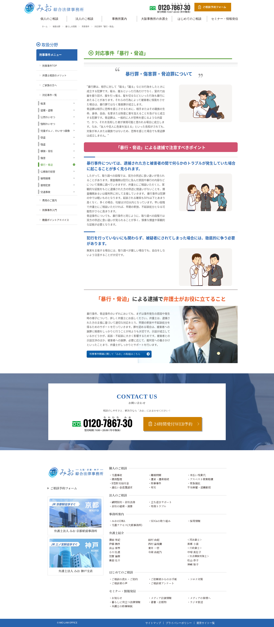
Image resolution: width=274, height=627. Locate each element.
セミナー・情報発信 (224, 18)
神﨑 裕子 (193, 564)
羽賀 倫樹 (114, 556)
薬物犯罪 (45, 185)
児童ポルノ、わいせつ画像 (55, 130)
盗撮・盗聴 (47, 110)
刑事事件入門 (49, 210)
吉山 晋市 (114, 548)
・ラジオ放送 (195, 602)
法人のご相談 (84, 18)
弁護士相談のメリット (54, 75)
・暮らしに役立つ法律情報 (124, 602)
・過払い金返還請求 (121, 487)
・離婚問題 (154, 475)
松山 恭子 (193, 560)
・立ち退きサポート (160, 502)
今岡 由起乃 (155, 552)
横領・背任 (47, 151)
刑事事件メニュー (50, 55)
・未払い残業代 (196, 475)
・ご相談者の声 (118, 583)
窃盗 (43, 137)
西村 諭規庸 (155, 544)
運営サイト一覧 (205, 623)
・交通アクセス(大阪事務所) (125, 525)
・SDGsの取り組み (159, 521)
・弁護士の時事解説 (121, 606)
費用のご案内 (49, 200)
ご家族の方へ (49, 85)
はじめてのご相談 (189, 18)
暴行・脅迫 (47, 164)
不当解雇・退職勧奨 (199, 487)
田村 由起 (153, 540)
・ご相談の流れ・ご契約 (123, 579)
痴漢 (43, 103)
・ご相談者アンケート (161, 583)
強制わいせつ (48, 124)
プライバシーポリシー (179, 623)
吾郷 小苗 (193, 544)
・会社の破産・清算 (121, 506)
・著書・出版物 (157, 602)
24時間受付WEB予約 (173, 424)
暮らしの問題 (71, 26)
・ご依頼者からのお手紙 (162, 579)
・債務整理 (115, 479)
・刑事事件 (154, 483)
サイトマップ (153, 623)
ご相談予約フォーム (63, 488)
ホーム (45, 26)
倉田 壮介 (114, 560)
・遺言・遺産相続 (158, 479)
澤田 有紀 (114, 540)
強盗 (43, 144)
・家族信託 (193, 483)
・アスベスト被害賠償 (200, 479)
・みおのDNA (117, 521)
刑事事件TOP (49, 65)
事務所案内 (119, 18)
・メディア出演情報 (159, 598)
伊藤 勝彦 (114, 544)
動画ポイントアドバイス (55, 220)
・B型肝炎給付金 (119, 483)
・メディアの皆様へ (199, 598)
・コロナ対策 (195, 579)
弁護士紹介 (116, 533)
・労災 (152, 487)
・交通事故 (115, 475)
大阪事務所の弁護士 (154, 18)
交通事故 (45, 192)
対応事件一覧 (49, 95)
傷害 (43, 158)
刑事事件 (85, 26)
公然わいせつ (48, 117)
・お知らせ (115, 598)
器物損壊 (45, 178)
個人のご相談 (49, 18)
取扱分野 (56, 26)
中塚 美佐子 (194, 552)
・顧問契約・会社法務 (122, 502)
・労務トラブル (157, 506)
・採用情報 (193, 521)
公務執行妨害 (48, 171)
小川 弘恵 (114, 552)
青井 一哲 (153, 548)
